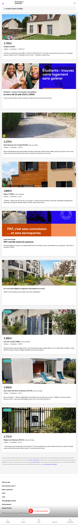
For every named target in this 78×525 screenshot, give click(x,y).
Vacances (54, 522)
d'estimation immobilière (50, 464)
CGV (3, 497)
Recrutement (6, 504)
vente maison (36, 462)
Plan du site (6, 482)
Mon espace (70, 522)
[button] (35, 37)
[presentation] (4, 27)
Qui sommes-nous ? (9, 486)
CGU (3, 493)
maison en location (34, 460)
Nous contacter (7, 489)
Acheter (8, 522)
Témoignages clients (9, 501)
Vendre (23, 522)
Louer (39, 522)
